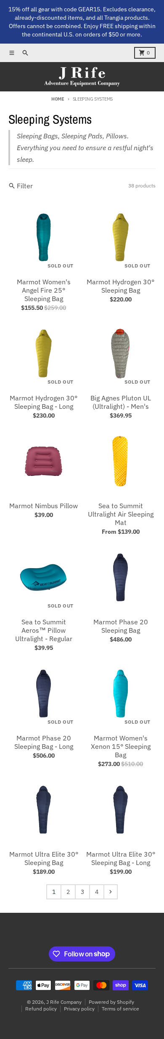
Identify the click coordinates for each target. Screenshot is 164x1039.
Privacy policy (79, 1008)
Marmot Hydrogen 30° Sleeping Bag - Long (43, 402)
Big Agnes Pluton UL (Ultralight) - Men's (120, 402)
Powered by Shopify (111, 1002)
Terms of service (120, 1008)
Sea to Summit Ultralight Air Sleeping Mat (120, 514)
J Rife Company (64, 1002)
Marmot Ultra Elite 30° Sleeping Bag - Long (120, 858)
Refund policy (41, 1008)
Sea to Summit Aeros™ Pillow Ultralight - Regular (43, 630)
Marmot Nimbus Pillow (43, 505)
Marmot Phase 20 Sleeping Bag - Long (43, 742)
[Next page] (110, 892)
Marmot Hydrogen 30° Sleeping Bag (120, 286)
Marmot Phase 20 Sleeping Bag (120, 626)
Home (57, 99)
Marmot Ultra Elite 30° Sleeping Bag (43, 858)
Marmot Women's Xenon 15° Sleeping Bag (121, 746)
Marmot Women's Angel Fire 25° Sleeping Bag (44, 290)
